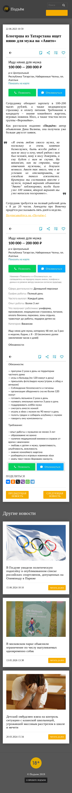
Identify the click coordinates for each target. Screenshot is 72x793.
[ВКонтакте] (8, 482)
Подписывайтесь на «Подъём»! (26, 215)
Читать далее (57, 588)
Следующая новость (54, 495)
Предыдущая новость (17, 495)
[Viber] (23, 482)
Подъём (17, 9)
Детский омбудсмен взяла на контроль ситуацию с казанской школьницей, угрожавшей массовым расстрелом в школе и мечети (35, 722)
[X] (18, 482)
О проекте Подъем (36, 780)
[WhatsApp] (28, 482)
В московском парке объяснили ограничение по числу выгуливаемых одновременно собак (31, 647)
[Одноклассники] (13, 482)
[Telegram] (32, 482)
